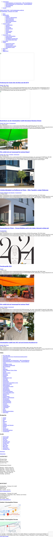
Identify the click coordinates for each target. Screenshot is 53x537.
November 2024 (6, 441)
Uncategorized (12, 123)
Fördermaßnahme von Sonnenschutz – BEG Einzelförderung (19, 3)
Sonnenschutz (6, 381)
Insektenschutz (6, 393)
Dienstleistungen (6, 390)
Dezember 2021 (6, 449)
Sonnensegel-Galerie (7, 384)
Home (4, 367)
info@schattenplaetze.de (5, 491)
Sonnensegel (16, 154)
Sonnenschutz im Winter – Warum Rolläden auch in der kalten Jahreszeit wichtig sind (24, 228)
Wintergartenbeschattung (8, 411)
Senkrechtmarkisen (7, 401)
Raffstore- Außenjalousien (8, 397)
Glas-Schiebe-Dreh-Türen (8, 392)
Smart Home (5, 412)
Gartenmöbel (5, 407)
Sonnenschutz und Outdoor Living (10, 382)
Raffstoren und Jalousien (9, 192)
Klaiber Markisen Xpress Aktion (10, 370)
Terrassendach (6, 398)
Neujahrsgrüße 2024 (6, 266)
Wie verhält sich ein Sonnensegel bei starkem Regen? (15, 152)
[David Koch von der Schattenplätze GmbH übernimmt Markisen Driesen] (15, 118)
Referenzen (5, 374)
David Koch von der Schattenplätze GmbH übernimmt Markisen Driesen (20, 120)
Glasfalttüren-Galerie (7, 364)
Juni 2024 (5, 444)
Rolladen (5, 426)
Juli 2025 (5, 439)
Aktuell (1, 123)
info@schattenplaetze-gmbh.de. (17, 10)
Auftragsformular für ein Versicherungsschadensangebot (15, 356)
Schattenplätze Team (7, 377)
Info (4, 85)
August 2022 (5, 448)
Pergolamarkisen (6, 400)
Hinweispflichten (9, 5)
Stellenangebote (6, 385)
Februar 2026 (6, 436)
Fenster (1, 85)
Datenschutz (5, 358)
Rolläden (5, 376)
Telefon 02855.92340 (4, 10)
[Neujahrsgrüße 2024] (17, 263)
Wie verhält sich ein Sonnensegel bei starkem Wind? (14, 304)
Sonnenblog (8, 6)
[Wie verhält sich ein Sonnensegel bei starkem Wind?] (17, 301)
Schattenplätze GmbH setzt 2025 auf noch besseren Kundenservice (18, 342)
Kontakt (4, 7)
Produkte (11, 154)
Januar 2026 (5, 438)
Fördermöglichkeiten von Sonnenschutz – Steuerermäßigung (19, 4)
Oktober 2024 (6, 443)
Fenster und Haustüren (8, 391)
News (7, 85)
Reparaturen (5, 375)
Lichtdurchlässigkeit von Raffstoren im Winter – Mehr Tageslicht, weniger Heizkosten (24, 190)
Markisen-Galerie (6, 372)
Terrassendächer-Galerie (8, 386)
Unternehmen (6, 1)
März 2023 (5, 446)
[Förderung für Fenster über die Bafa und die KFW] (17, 80)
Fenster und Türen (7, 359)
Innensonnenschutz (7, 402)
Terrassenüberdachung (8, 430)
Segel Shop (5, 379)
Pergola (4, 410)
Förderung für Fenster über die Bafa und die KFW (14, 82)
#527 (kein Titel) (6, 355)
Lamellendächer (6, 406)
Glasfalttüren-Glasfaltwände (9, 365)
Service (4, 427)
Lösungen (5, 403)
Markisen (5, 395)
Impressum (5, 369)
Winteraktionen (6, 388)
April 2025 (5, 440)
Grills (4, 408)
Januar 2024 (5, 445)
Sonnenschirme (6, 396)
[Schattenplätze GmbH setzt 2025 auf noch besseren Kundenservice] (17, 339)
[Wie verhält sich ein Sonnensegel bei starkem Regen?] (14, 149)
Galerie (4, 362)
